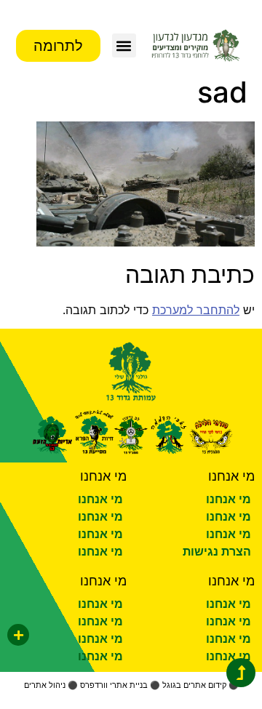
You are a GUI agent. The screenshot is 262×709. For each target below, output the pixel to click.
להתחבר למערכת (195, 310)
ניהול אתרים (45, 685)
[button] (124, 45)
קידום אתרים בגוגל (194, 685)
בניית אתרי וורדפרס (114, 685)
